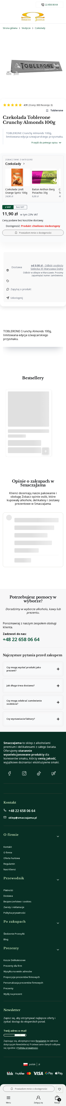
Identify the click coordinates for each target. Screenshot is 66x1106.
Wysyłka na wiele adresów (18, 971)
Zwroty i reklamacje (14, 907)
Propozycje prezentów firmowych (22, 977)
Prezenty (8, 988)
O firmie (8, 852)
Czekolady (40, 28)
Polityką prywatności (27, 1047)
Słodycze (26, 28)
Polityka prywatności (14, 912)
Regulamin (9, 863)
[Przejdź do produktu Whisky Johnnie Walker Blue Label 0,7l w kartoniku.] (28, 413)
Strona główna (10, 28)
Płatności (8, 890)
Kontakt (8, 846)
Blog (6, 939)
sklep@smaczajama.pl (22, 817)
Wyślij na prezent (13, 994)
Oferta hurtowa (12, 858)
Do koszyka (45, 451)
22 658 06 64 (51, 4)
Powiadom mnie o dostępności (35, 232)
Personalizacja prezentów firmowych (23, 982)
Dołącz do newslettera (20, 1035)
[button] (33, 669)
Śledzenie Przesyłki (14, 933)
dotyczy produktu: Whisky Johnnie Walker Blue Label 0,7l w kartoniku (34, 560)
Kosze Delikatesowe (15, 960)
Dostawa (8, 895)
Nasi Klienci (10, 869)
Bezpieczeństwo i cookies (17, 901)
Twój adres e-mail (15, 1030)
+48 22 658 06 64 (21, 639)
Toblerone (56, 110)
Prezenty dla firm (13, 965)
